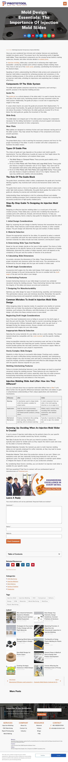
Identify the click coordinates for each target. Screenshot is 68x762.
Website (8, 533)
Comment (9, 505)
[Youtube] (13, 564)
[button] (65, 3)
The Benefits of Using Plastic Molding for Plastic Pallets (53, 641)
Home (7, 49)
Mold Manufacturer (11, 569)
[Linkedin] (28, 564)
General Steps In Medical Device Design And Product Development (53, 654)
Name (8, 526)
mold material (37, 336)
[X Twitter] (17, 564)
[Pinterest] (32, 564)
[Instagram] (23, 564)
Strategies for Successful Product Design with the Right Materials (25, 628)
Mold (10, 49)
